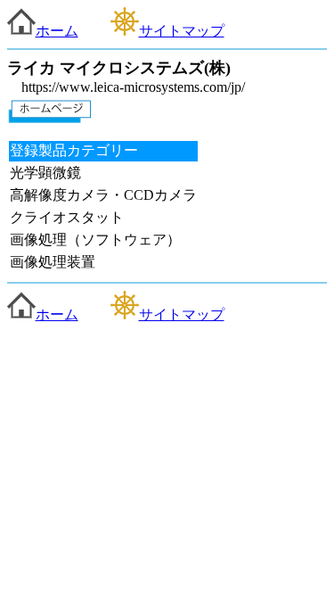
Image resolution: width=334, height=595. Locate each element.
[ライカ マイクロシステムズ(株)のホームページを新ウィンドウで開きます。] (50, 118)
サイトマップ (181, 30)
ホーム (57, 30)
